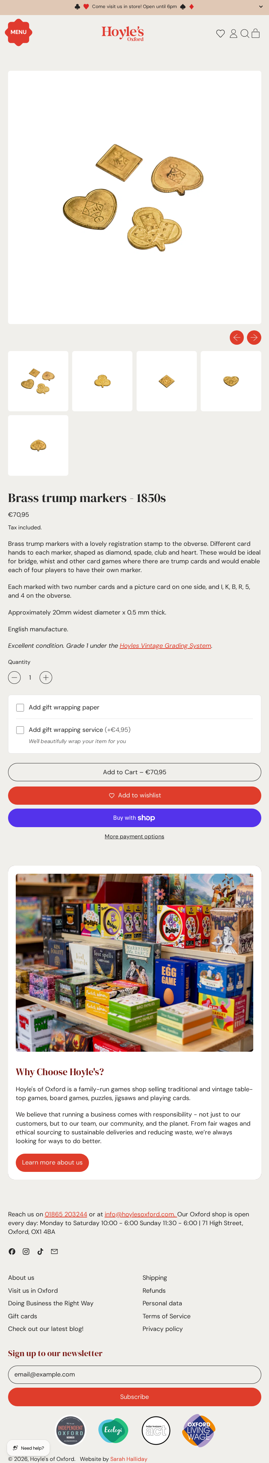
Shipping (155, 1277)
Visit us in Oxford (33, 1290)
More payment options (134, 836)
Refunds (154, 1290)
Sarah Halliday (128, 1459)
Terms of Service (167, 1316)
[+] (46, 677)
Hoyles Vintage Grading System (165, 645)
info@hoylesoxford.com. (141, 1214)
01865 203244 (66, 1214)
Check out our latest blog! (45, 1329)
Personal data (162, 1303)
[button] (220, 33)
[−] (14, 677)
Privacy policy (163, 1329)
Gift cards (22, 1316)
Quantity (19, 662)
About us (21, 1277)
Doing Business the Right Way (51, 1303)
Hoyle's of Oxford (52, 1459)
